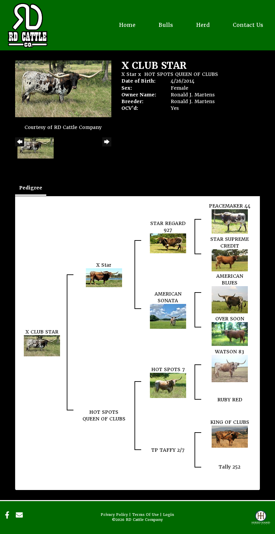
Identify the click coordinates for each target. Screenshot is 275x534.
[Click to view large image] (63, 88)
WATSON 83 (229, 352)
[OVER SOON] (230, 334)
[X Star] (104, 277)
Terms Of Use (145, 514)
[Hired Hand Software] (261, 520)
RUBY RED (229, 400)
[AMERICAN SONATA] (168, 316)
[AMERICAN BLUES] (230, 299)
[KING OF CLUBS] (230, 436)
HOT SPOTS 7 (168, 369)
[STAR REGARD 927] (168, 243)
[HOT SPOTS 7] (168, 385)
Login (168, 514)
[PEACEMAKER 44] (230, 221)
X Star (128, 74)
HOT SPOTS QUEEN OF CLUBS (181, 74)
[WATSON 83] (230, 368)
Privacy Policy (114, 514)
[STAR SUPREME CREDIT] (230, 260)
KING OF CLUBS (229, 422)
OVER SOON (229, 319)
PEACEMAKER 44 (230, 206)
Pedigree (30, 188)
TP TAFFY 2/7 (167, 450)
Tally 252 (229, 467)
